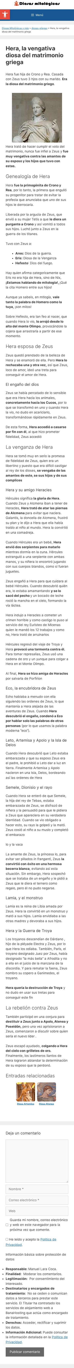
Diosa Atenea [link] (46, 1103)
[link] (5, 14)
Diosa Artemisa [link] (25, 1103)
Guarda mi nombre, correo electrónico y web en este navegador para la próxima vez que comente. (39, 1225)
